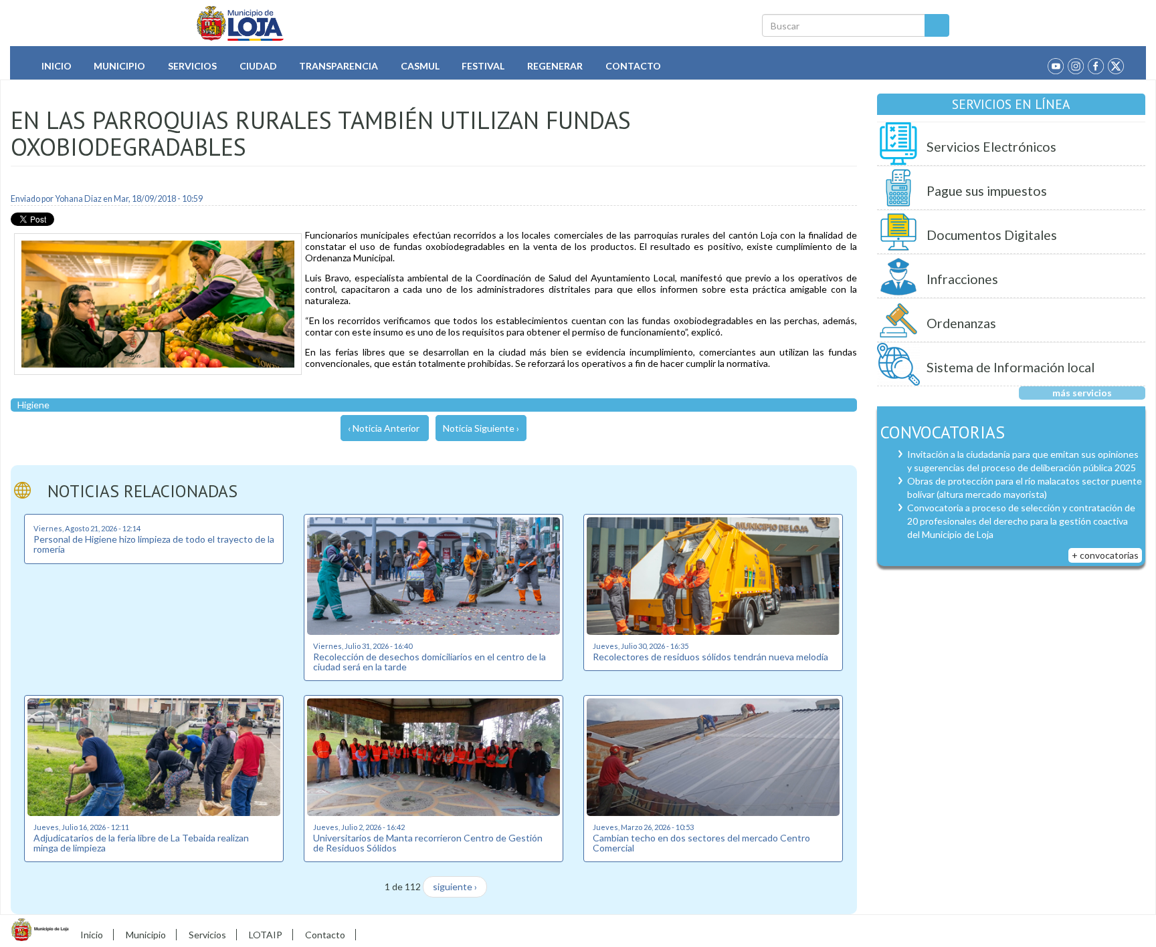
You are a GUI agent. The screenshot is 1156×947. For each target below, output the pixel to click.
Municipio (119, 66)
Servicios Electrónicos (991, 146)
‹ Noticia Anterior (383, 428)
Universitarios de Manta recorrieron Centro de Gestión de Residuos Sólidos (428, 842)
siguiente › (455, 886)
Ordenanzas (961, 323)
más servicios (1082, 392)
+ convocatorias (1105, 555)
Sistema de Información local (1010, 367)
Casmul (420, 66)
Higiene (33, 404)
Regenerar (555, 66)
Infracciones (962, 279)
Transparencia (338, 66)
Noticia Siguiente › (481, 428)
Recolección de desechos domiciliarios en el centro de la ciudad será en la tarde (429, 661)
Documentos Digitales (992, 235)
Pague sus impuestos (987, 190)
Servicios (192, 66)
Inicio (56, 66)
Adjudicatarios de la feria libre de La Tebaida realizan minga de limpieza (141, 842)
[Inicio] (240, 23)
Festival (483, 66)
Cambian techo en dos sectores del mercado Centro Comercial (701, 842)
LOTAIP (265, 934)
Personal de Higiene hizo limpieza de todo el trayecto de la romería (153, 544)
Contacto (633, 66)
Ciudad (258, 66)
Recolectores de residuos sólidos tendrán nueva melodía (710, 656)
